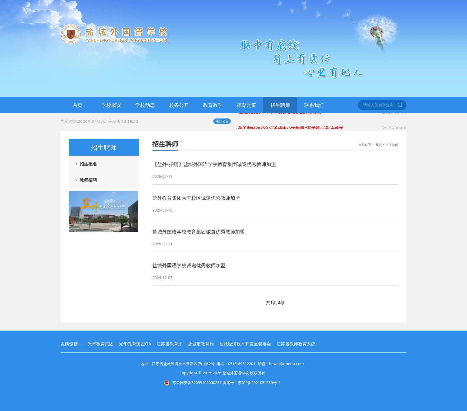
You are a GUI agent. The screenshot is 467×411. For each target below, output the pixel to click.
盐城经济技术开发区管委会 (245, 344)
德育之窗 (246, 105)
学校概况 (111, 105)
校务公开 (179, 105)
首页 (77, 105)
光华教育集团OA (135, 344)
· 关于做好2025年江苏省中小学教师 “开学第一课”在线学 (321, 121)
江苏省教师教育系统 (295, 344)
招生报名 (88, 164)
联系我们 (314, 105)
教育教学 (212, 105)
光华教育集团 (101, 344)
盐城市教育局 (201, 344)
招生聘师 (280, 105)
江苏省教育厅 (169, 344)
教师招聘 (88, 180)
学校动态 (145, 105)
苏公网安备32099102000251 (197, 382)
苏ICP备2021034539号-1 (259, 382)
